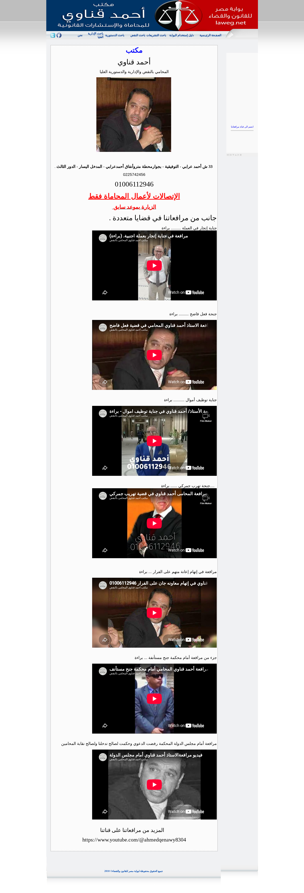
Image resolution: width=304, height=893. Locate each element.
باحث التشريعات (156, 35)
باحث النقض (137, 35)
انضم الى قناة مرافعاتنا (242, 120)
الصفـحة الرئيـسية (210, 35)
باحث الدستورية (114, 35)
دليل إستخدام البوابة (181, 35)
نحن (80, 35)
